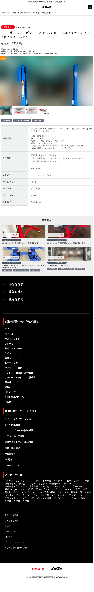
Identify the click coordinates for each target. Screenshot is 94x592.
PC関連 (8, 459)
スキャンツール (12, 465)
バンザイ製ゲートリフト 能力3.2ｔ (59, 266)
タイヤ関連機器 (12, 424)
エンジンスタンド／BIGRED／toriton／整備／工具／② (20, 243)
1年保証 (8, 27)
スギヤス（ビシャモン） (40, 168)
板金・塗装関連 (12, 448)
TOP (3, 13)
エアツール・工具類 (14, 436)
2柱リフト (34, 182)
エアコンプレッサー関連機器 (19, 430)
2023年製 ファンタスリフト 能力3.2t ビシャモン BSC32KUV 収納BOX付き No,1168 (24, 267)
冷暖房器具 (10, 454)
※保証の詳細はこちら (23, 27)
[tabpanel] (6, 110)
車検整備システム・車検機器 (19, 442)
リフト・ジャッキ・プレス (41, 175)
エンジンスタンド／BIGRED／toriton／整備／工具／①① (66, 243)
